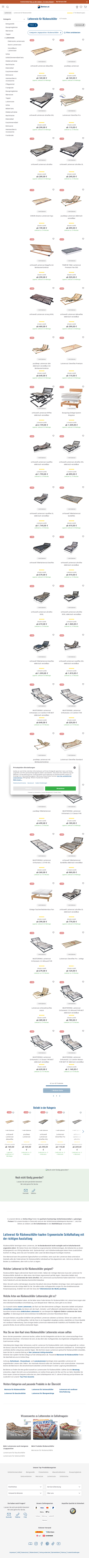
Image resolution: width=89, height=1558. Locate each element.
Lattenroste (10, 38)
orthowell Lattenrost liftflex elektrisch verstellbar (42, 414)
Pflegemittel (10, 84)
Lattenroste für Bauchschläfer (14, 1453)
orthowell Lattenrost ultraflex (41, 164)
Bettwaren (9, 75)
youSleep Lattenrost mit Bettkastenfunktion (41, 761)
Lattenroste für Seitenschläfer (14, 1456)
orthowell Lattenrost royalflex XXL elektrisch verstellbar (71, 662)
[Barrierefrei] (77, 7)
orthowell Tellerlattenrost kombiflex (71, 515)
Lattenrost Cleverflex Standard (71, 759)
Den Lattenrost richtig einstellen (41, 1352)
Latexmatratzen (40, 1361)
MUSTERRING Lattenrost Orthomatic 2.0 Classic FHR (72, 812)
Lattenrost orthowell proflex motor (42, 1009)
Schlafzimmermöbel (15, 1472)
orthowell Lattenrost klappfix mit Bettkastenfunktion (42, 266)
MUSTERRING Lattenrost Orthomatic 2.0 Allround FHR (41, 960)
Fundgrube (10, 88)
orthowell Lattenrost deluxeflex (41, 66)
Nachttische (10, 64)
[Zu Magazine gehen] (30, 1544)
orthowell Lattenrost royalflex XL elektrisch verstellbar (42, 515)
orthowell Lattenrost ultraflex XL (71, 164)
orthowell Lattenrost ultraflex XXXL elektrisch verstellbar (71, 613)
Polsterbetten (44, 1472)
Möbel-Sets (10, 108)
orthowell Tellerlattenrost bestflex (42, 563)
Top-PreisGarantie (27, 1377)
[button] (83, 1131)
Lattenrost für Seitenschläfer (43, 1389)
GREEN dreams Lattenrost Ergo (41, 216)
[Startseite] (44, 7)
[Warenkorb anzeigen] (85, 6)
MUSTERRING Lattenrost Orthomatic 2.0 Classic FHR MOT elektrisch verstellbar (42, 1059)
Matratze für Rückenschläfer (15, 1389)
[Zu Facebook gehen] (41, 1544)
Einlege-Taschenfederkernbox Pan (42, 909)
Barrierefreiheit (55, 1552)
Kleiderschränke (11, 61)
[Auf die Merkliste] (53, 39)
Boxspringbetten (12, 27)
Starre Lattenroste (14, 45)
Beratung (76, 1370)
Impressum (13, 1552)
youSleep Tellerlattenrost (42, 811)
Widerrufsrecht (34, 1552)
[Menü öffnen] (3, 7)
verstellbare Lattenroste (12, 1309)
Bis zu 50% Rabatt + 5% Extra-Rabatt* (42, 2)
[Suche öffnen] (7, 7)
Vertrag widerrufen (44, 1552)
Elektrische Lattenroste (16, 41)
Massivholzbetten (58, 1472)
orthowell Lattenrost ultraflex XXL (41, 115)
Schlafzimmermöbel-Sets (15, 57)
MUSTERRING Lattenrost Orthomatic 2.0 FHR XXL (42, 861)
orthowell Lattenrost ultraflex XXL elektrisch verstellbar (71, 463)
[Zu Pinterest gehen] (47, 1544)
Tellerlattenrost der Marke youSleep (53, 1289)
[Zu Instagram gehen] (36, 1544)
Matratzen (9, 31)
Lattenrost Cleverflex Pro (72, 115)
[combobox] (80, 25)
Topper (8, 34)
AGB (18, 1552)
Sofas (8, 54)
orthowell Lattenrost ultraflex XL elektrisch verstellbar (71, 911)
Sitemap (63, 1552)
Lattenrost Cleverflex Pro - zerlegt (71, 959)
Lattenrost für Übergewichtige (43, 1393)
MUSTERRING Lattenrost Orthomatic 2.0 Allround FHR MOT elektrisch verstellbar (71, 1010)
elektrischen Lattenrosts (30, 1311)
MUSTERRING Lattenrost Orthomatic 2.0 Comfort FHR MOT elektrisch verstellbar (41, 713)
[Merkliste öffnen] (81, 6)
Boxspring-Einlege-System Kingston (71, 414)
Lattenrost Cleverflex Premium (72, 363)
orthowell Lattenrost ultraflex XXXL (41, 613)
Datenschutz (24, 1552)
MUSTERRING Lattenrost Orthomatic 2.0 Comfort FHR (71, 712)
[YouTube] (58, 1544)
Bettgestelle (10, 24)
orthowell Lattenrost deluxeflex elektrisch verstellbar (71, 315)
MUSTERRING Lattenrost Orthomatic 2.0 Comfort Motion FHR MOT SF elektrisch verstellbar (71, 1059)
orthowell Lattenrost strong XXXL (42, 314)
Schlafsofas (64, 1476)
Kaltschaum (14, 1361)
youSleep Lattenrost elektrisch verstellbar (71, 217)
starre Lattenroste (25, 1307)
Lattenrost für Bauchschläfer (15, 1393)
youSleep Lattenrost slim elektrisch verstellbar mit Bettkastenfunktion (42, 366)
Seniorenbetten (26, 1476)
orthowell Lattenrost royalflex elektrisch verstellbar (41, 463)
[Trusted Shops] (73, 1511)
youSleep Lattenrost (71, 66)
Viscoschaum (25, 1361)
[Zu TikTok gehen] (53, 1544)
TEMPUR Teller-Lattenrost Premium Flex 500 (71, 266)
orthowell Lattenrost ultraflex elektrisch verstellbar (71, 564)
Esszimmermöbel (12, 71)
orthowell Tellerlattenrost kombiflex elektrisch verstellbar (71, 861)
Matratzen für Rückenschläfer (68, 1355)
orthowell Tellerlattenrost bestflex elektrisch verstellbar (42, 662)
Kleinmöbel (10, 68)
